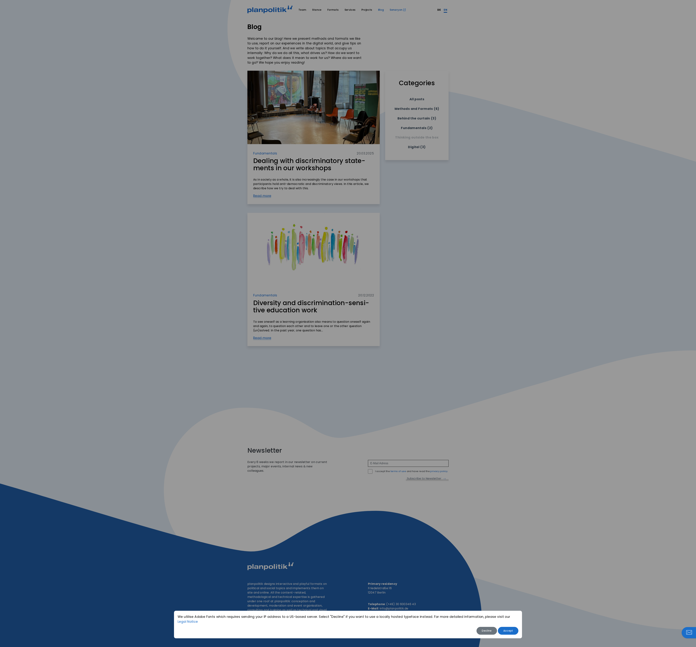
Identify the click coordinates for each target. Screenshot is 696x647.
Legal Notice (188, 621)
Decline (487, 630)
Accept (508, 630)
